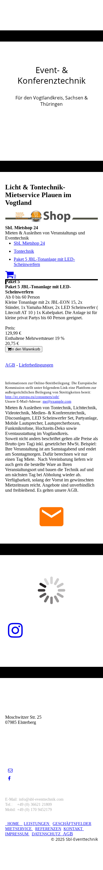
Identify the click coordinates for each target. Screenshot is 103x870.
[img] (52, 15)
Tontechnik (24, 251)
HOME (14, 824)
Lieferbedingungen (36, 364)
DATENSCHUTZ (46, 834)
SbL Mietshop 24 (29, 243)
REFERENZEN (48, 829)
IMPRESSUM (17, 834)
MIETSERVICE (18, 829)
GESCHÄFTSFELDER (72, 824)
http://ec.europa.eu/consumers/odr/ (32, 397)
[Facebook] (9, 778)
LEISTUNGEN (37, 824)
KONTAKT (73, 829)
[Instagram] (15, 630)
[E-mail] (10, 770)
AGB (10, 364)
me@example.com (57, 401)
